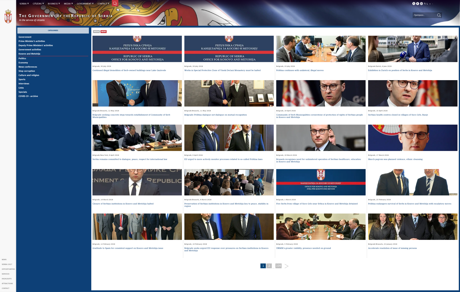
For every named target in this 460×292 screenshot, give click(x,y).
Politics (22, 59)
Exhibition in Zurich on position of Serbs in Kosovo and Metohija (400, 70)
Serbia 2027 (7, 264)
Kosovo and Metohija (29, 54)
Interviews (24, 84)
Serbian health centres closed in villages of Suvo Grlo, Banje (398, 115)
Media (96, 31)
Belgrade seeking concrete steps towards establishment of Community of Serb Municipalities (131, 116)
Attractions (7, 283)
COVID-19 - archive (28, 96)
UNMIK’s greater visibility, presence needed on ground (303, 248)
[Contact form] (115, 3)
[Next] (285, 266)
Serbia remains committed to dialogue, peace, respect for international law (129, 159)
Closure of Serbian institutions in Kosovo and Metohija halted (123, 204)
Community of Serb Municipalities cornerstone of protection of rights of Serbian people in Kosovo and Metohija (319, 116)
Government (25, 37)
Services (5, 274)
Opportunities (8, 269)
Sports (22, 79)
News (4, 259)
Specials (23, 92)
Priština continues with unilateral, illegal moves (300, 70)
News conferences (28, 67)
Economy (23, 63)
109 (278, 265)
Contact (5, 288)
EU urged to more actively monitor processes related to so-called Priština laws (223, 159)
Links (21, 88)
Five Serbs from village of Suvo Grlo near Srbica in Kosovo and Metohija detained (317, 204)
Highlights (7, 279)
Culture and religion (29, 75)
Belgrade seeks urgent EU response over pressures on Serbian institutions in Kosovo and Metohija (226, 249)
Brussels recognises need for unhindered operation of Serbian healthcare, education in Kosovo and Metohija (318, 160)
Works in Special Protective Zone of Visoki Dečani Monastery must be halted (222, 70)
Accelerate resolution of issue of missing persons (392, 248)
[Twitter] (413, 3)
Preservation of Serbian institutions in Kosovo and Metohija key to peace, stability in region (226, 205)
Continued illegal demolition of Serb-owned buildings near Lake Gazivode (129, 70)
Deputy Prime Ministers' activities (36, 45)
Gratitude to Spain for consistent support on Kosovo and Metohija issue (127, 248)
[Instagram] (421, 3)
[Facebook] (417, 3)
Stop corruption (27, 71)
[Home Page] (8, 16)
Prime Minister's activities (32, 41)
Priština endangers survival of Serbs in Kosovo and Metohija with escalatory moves (409, 204)
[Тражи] (439, 15)
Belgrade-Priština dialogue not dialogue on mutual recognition (215, 115)
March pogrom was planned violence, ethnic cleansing (395, 159)
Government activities (30, 50)
